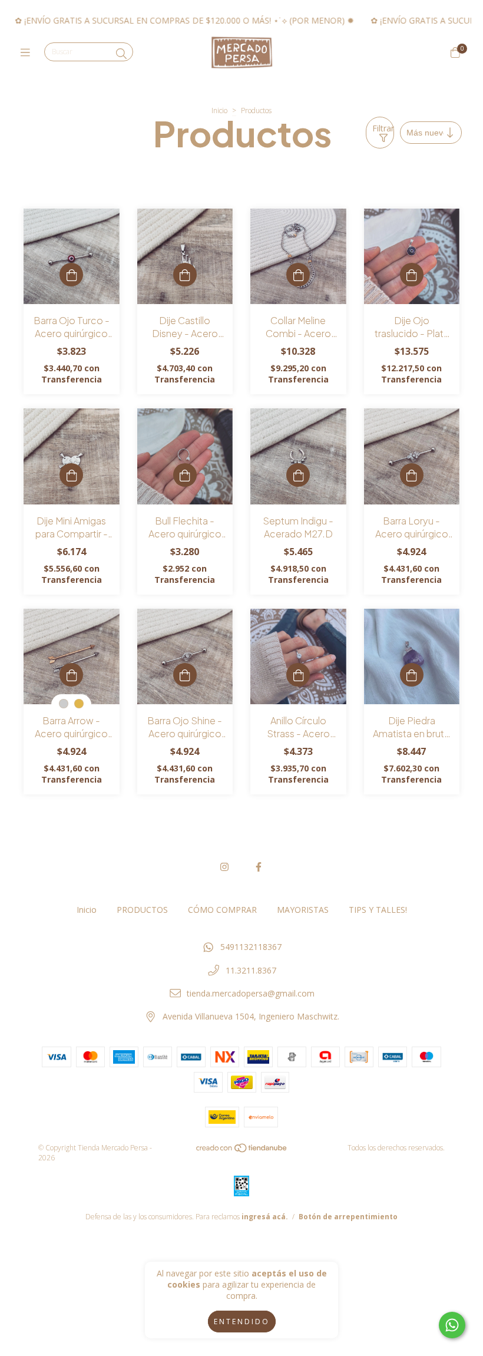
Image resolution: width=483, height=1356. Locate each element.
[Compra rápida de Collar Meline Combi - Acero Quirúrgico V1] (298, 274)
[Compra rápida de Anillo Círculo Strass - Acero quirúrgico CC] (298, 675)
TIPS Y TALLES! (378, 909)
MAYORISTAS (303, 909)
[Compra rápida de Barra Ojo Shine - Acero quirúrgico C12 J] (185, 675)
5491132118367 (251, 946)
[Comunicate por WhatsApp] (452, 1325)
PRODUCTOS (142, 909)
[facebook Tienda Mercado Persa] (258, 867)
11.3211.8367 (251, 970)
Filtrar (383, 128)
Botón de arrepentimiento (348, 1217)
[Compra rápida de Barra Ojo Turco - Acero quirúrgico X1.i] (71, 274)
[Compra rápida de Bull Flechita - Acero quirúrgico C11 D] (185, 475)
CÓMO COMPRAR (222, 909)
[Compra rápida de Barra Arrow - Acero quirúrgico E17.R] (71, 675)
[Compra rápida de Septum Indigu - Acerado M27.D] (298, 475)
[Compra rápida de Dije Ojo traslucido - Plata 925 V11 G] (412, 274)
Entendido (242, 1322)
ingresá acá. (265, 1217)
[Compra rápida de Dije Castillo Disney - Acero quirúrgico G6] (185, 274)
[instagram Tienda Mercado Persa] (224, 867)
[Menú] (28, 52)
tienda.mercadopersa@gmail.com (251, 993)
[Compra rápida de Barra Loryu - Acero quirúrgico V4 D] (412, 475)
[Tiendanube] (242, 1151)
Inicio (219, 110)
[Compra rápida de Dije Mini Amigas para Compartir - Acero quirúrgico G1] (71, 475)
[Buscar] (121, 53)
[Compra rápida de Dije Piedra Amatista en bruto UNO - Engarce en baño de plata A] (412, 675)
